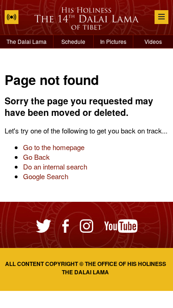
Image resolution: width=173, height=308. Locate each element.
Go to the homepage (53, 147)
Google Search (45, 176)
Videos (153, 41)
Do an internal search (55, 166)
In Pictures (113, 41)
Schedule (73, 41)
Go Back (36, 157)
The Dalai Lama (26, 41)
